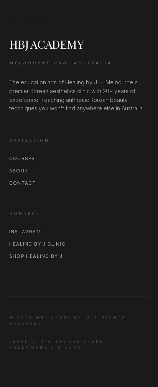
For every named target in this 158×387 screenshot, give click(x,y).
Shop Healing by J (36, 256)
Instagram (25, 231)
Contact (22, 183)
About (18, 171)
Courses (22, 158)
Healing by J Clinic (37, 244)
